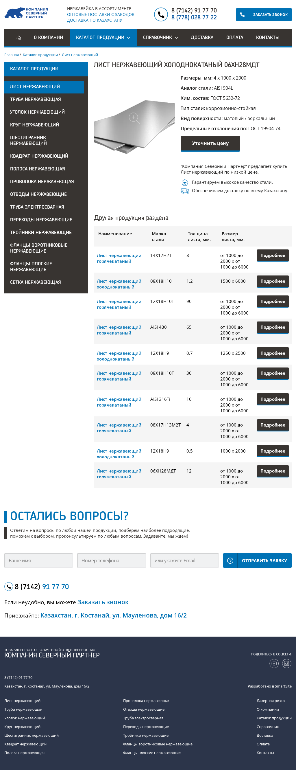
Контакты (268, 38)
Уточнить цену (210, 143)
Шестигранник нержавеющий (28, 141)
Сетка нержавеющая (35, 282)
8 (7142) (42, 587)
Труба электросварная (37, 207)
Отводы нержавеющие (38, 194)
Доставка (202, 38)
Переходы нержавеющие (41, 220)
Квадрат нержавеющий (39, 156)
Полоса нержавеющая (37, 169)
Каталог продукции (274, 718)
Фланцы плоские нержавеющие (31, 267)
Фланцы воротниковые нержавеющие (38, 248)
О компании (48, 38)
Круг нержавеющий (34, 125)
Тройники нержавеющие (41, 233)
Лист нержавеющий (35, 87)
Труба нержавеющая (35, 100)
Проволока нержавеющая (42, 182)
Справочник (268, 726)
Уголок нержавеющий (37, 112)
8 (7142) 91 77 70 (194, 11)
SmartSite (283, 686)
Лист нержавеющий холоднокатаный (119, 284)
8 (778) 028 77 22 (194, 18)
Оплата (234, 38)
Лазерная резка (271, 700)
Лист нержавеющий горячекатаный (119, 258)
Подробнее (272, 255)
